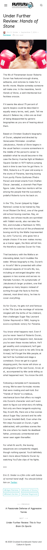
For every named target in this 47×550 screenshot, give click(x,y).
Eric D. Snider (12, 32)
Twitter (13, 482)
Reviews (7, 35)
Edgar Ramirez (11, 490)
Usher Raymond (30, 494)
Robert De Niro (11, 494)
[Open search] (41, 5)
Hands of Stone (30, 490)
